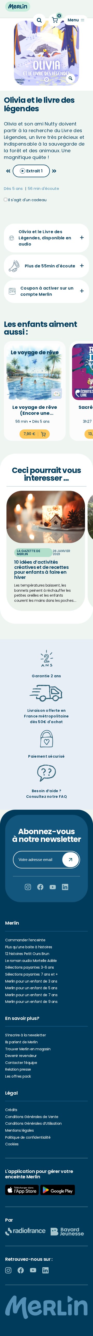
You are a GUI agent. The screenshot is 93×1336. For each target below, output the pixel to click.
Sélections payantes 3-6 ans (29, 967)
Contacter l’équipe (21, 1062)
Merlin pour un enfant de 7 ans (31, 994)
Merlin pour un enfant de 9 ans (31, 1001)
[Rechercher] (39, 20)
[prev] (8, 171)
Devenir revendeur (21, 1055)
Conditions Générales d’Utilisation (33, 1123)
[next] (54, 171)
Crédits (11, 1109)
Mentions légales (19, 1130)
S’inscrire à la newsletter (25, 1035)
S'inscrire (70, 859)
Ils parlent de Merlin (21, 1042)
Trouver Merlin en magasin (28, 1049)
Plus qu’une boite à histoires (28, 947)
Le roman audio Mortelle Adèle (31, 960)
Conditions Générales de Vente (31, 1116)
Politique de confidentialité (27, 1137)
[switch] (31, 171)
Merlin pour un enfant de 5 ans (31, 988)
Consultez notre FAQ (46, 796)
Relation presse (18, 1069)
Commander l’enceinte (25, 940)
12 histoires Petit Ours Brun (27, 953)
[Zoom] (70, 78)
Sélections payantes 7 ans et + (31, 974)
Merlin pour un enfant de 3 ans (31, 981)
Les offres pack (18, 1076)
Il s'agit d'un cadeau (27, 199)
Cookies (12, 1144)
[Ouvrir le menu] (76, 20)
